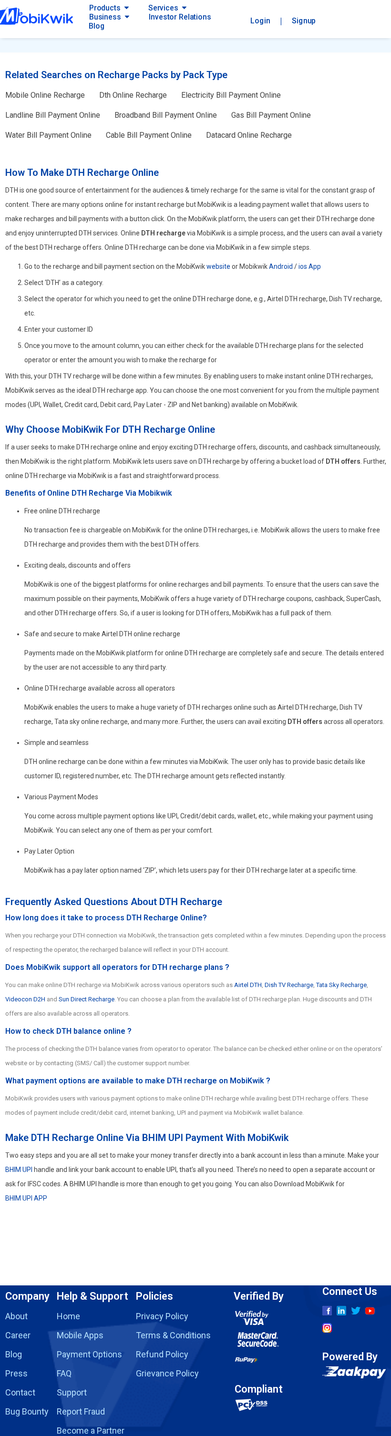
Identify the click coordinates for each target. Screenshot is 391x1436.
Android (281, 266)
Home (68, 1316)
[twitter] (355, 1310)
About (16, 1316)
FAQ (64, 1373)
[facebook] (327, 1310)
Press (16, 1373)
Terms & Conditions (173, 1335)
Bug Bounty (27, 1411)
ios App (309, 266)
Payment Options (89, 1354)
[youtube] (370, 1310)
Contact (20, 1392)
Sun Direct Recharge (86, 999)
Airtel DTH (248, 984)
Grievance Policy (167, 1373)
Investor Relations (180, 16)
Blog (96, 26)
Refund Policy (162, 1354)
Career (18, 1335)
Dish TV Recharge (289, 984)
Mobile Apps (80, 1335)
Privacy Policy (162, 1316)
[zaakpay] (354, 1374)
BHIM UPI (18, 1169)
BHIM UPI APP (26, 1198)
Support (72, 1392)
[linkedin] (341, 1310)
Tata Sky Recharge (341, 984)
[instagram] (327, 1328)
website (218, 266)
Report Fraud (81, 1411)
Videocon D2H (25, 999)
